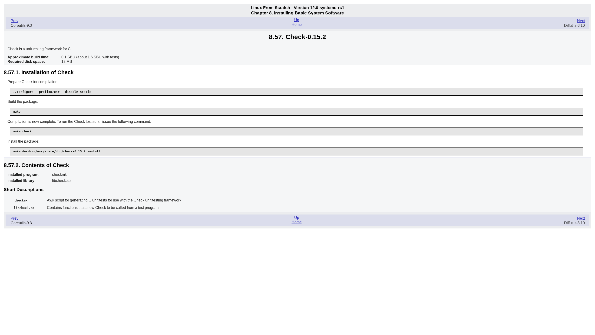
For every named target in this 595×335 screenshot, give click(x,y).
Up (296, 20)
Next (581, 21)
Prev (14, 21)
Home (297, 25)
